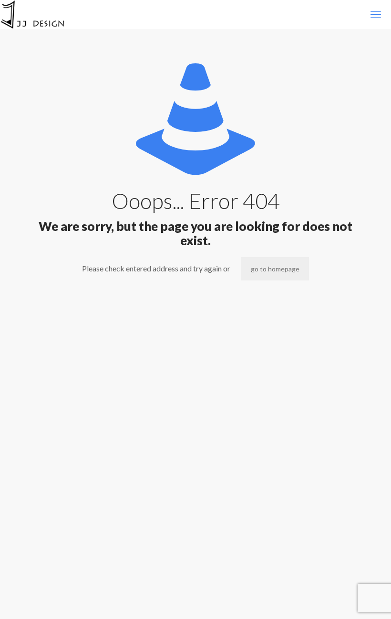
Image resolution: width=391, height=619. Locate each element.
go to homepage (275, 269)
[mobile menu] (376, 14)
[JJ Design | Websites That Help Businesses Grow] (32, 14)
